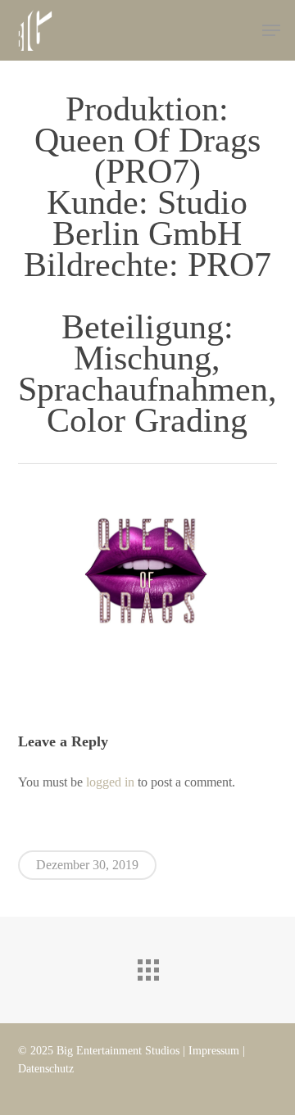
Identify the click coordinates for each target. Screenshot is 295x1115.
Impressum (213, 1051)
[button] (271, 30)
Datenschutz (46, 1069)
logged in (110, 782)
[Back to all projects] (147, 966)
